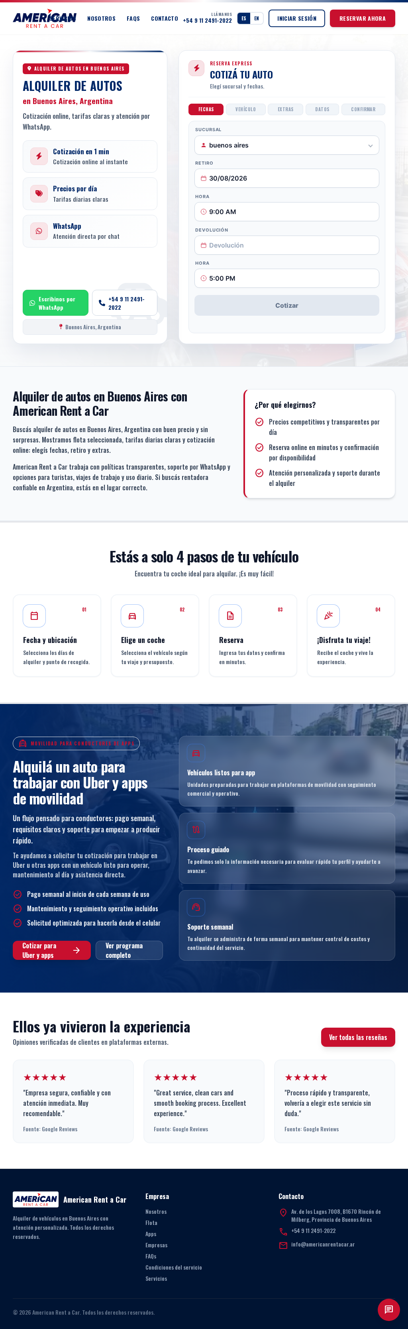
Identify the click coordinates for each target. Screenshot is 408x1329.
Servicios (62, 18)
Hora (202, 196)
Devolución (211, 230)
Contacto (164, 18)
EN (256, 18)
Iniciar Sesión (296, 18)
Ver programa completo (124, 950)
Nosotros (101, 18)
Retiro (204, 163)
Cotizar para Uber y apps (51, 950)
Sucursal (208, 129)
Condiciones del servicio (173, 1267)
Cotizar (286, 305)
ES (243, 18)
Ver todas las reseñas (358, 1037)
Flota (151, 1222)
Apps (150, 1233)
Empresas (156, 1245)
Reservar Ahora (362, 18)
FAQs (133, 18)
